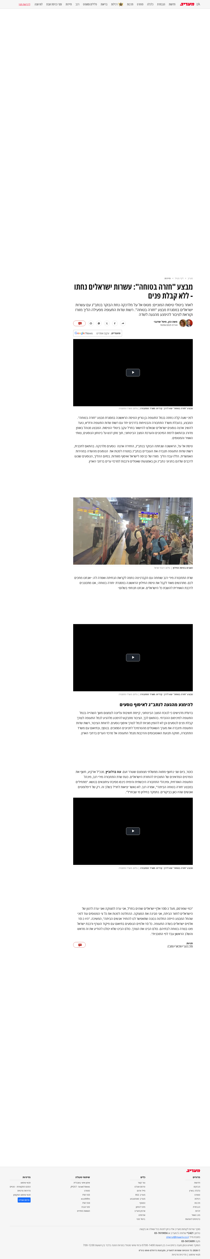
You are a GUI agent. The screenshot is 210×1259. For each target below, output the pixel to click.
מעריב (190, 278)
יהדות (197, 1210)
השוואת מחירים (83, 1210)
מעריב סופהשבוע (137, 1198)
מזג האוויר (196, 1215)
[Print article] (91, 323)
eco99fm (85, 1198)
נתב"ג (170, 946)
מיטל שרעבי (160, 321)
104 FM (86, 1202)
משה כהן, (172, 321)
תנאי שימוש (26, 1182)
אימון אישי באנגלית (82, 1182)
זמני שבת (85, 1206)
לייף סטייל (179, 278)
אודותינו (142, 1215)
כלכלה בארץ (194, 1190)
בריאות (104, 4)
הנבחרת (161, 4)
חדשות (172, 4)
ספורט (140, 4)
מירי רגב (188, 946)
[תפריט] (198, 4)
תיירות (69, 4)
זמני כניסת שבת (54, 4)
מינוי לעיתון (140, 1206)
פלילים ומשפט (90, 4)
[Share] (123, 323)
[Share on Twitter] (107, 323)
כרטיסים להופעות (192, 1219)
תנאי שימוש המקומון (22, 1194)
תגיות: (189, 943)
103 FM (86, 1194)
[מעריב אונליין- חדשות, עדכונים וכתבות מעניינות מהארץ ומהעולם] (187, 4)
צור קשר (141, 1182)
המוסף (142, 1202)
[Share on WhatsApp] (99, 323)
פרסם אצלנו (140, 1186)
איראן (179, 946)
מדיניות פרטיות (24, 1190)
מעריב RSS (140, 1194)
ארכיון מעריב (139, 1210)
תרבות (130, 4)
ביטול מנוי (141, 1219)
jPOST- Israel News (80, 1186)
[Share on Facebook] (115, 323)
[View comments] (79, 323)
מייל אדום (141, 1190)
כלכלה (150, 4)
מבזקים (197, 1186)
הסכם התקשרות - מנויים (20, 1186)
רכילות (114, 4)
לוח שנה (39, 4)
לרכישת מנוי (24, 4)
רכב (77, 4)
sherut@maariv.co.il (177, 1237)
